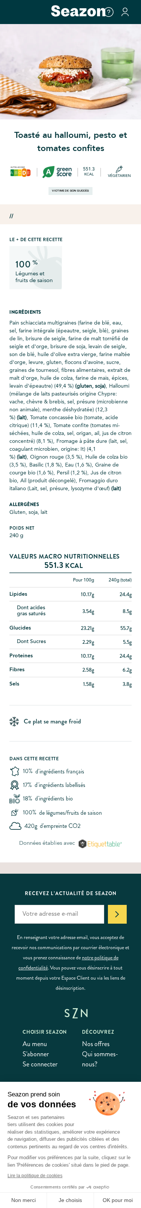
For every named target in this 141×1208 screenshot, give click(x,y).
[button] (109, 12)
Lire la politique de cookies (35, 1175)
